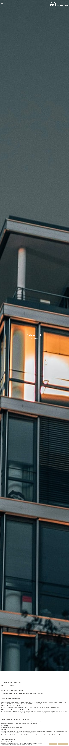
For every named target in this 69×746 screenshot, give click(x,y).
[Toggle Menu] (2, 3)
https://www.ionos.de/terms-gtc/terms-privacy (27, 732)
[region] (34, 743)
